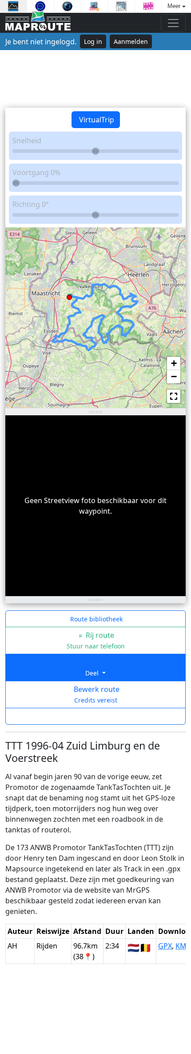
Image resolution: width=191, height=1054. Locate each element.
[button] (69, 296)
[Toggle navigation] (173, 23)
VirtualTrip (95, 120)
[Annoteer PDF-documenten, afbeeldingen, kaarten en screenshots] (40, 6)
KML (182, 946)
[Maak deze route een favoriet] (95, 716)
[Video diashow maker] (148, 6)
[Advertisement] (95, 79)
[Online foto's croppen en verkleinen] (121, 6)
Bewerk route (95, 694)
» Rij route (96, 640)
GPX (165, 946)
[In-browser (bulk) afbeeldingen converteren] (94, 6)
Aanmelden (131, 41)
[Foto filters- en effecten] (67, 6)
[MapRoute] (38, 23)
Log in (93, 41)
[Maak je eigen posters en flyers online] (13, 6)
